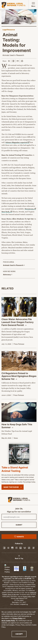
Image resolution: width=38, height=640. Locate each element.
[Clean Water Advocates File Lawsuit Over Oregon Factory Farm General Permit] (19, 307)
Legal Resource (9, 30)
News (16, 438)
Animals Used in (13, 265)
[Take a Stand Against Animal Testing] (19, 454)
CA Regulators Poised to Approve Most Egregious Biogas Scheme (19, 376)
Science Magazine (16, 142)
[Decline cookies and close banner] (35, 612)
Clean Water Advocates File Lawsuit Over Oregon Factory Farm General (18, 322)
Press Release (19, 344)
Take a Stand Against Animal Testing (15, 469)
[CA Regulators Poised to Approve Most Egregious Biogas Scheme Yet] (19, 361)
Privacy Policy (17, 618)
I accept (20, 634)
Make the (11, 487)
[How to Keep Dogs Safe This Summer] (19, 412)
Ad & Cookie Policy (8, 620)
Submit (19, 525)
